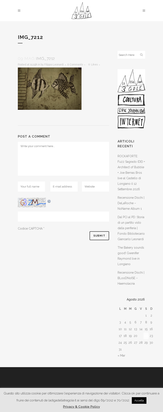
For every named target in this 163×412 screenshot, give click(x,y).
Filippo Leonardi (54, 64)
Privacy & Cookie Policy (81, 407)
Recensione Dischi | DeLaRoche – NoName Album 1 (131, 203)
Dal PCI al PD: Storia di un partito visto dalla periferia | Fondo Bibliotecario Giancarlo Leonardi (131, 228)
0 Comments (75, 64)
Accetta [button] (139, 400)
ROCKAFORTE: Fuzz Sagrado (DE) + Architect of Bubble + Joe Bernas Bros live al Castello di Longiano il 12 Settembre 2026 (131, 172)
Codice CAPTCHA (30, 228)
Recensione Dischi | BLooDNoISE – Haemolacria (131, 278)
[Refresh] (49, 200)
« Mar (121, 355)
